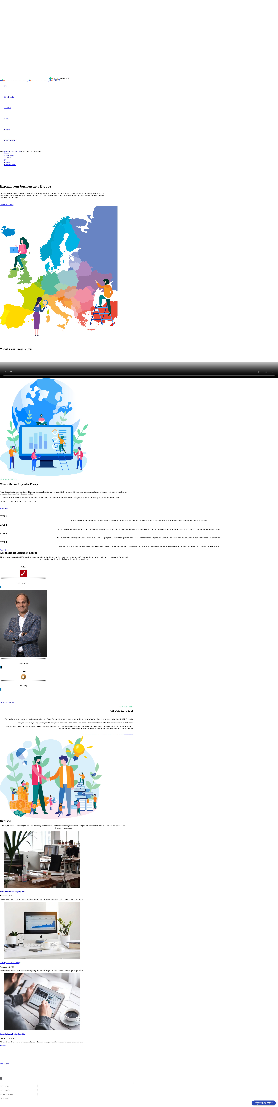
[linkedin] (0, 587)
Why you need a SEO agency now (12, 892)
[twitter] (1, 1078)
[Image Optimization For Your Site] (42, 1030)
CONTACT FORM (128, 734)
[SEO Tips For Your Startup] (42, 958)
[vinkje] (23, 576)
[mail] (1, 667)
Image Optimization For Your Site (12, 1034)
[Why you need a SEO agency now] (42, 887)
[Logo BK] (23, 679)
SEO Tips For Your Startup (10, 963)
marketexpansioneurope (12, 151)
